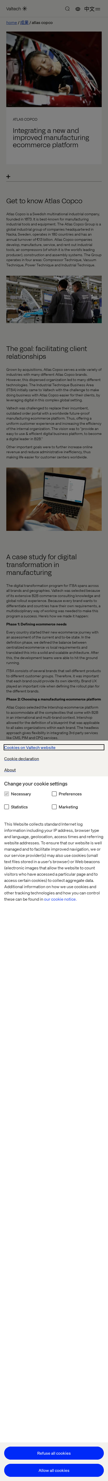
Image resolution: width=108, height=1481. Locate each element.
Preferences (70, 793)
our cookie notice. (60, 899)
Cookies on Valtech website (30, 747)
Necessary (21, 793)
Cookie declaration (21, 758)
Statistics (19, 806)
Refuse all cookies (54, 1453)
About (10, 769)
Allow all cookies (54, 1470)
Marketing (68, 806)
